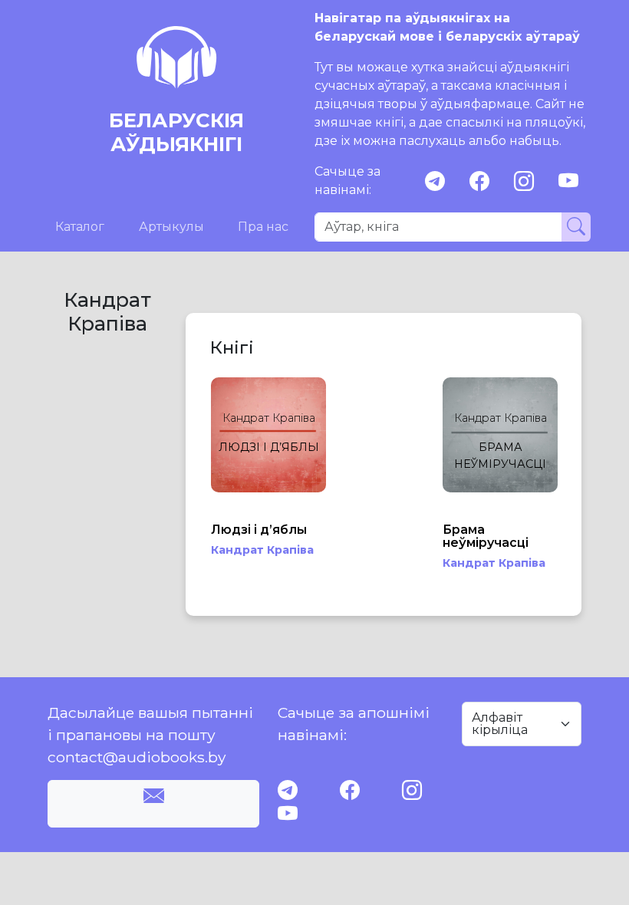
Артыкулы (171, 226)
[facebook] (479, 181)
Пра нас (263, 226)
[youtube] (568, 181)
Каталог (79, 226)
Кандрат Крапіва (262, 550)
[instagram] (524, 181)
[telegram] (435, 181)
